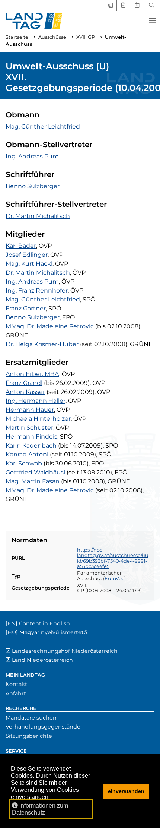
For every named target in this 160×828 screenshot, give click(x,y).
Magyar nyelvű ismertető (53, 632)
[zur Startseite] (34, 21)
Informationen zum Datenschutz (40, 809)
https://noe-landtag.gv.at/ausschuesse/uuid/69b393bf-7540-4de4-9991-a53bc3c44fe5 (112, 558)
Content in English (44, 623)
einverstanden (126, 791)
